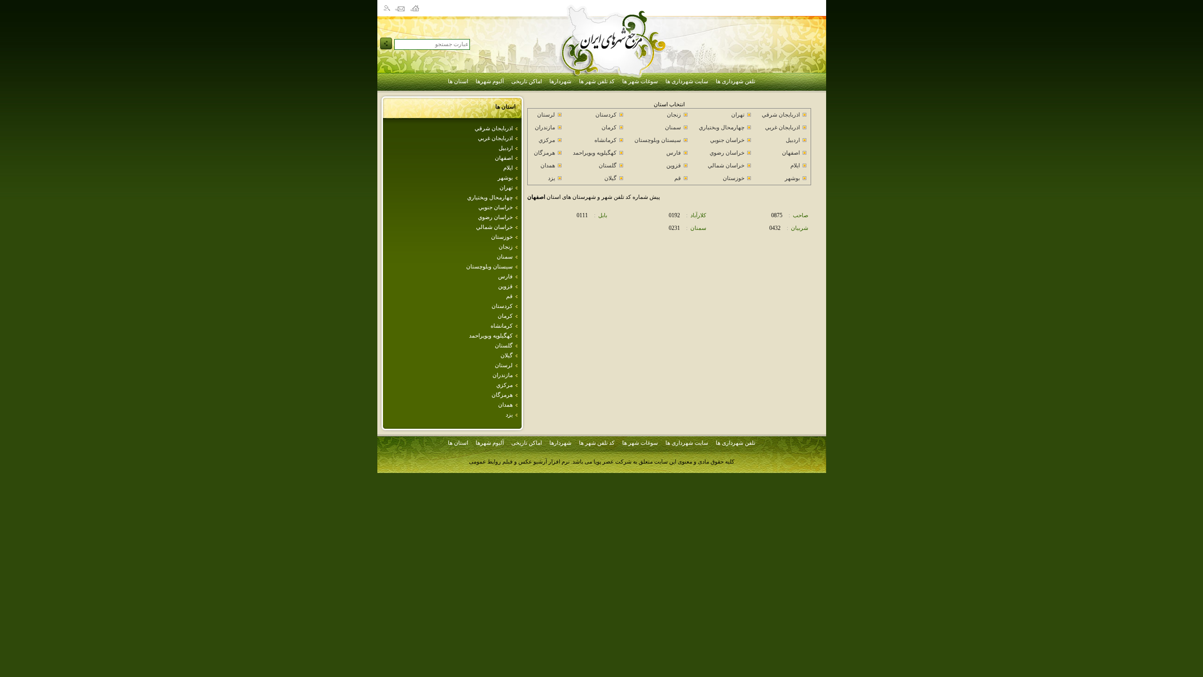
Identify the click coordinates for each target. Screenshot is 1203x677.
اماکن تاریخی (526, 81)
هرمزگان (502, 395)
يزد (509, 414)
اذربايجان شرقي (494, 128)
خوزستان (502, 237)
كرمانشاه (502, 326)
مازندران (502, 375)
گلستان (504, 345)
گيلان (506, 355)
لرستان (504, 365)
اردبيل (506, 148)
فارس (505, 276)
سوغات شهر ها (640, 81)
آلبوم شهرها (490, 81)
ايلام (508, 168)
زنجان (506, 247)
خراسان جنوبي (495, 207)
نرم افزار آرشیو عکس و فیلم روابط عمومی (519, 461)
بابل (602, 215)
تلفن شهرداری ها (735, 81)
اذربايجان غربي (495, 138)
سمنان (505, 256)
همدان (505, 404)
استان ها (458, 81)
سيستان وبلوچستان (489, 266)
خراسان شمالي (494, 227)
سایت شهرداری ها (686, 81)
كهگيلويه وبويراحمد (491, 335)
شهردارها (560, 81)
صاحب (800, 215)
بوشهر (505, 177)
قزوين (505, 286)
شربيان (799, 228)
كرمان (505, 316)
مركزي (504, 385)
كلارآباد (698, 215)
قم (509, 296)
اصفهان (504, 158)
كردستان (502, 306)
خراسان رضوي (495, 217)
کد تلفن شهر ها (597, 81)
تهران (506, 187)
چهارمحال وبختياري (490, 197)
